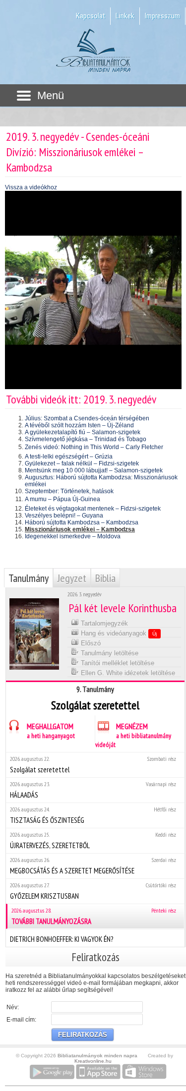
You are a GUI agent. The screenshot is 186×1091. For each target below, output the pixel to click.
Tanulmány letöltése (108, 653)
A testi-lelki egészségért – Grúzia (69, 456)
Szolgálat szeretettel (93, 764)
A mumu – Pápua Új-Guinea (62, 499)
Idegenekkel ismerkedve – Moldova (73, 536)
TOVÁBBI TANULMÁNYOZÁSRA (93, 916)
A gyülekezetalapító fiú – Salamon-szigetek (82, 432)
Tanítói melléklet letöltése (116, 663)
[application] (93, 290)
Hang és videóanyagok (118, 633)
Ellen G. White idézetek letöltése (127, 673)
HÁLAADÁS (93, 790)
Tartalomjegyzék (103, 623)
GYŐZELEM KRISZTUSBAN (93, 891)
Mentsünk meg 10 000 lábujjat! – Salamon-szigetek (94, 470)
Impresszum (162, 15)
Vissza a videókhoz (31, 187)
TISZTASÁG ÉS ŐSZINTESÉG (93, 815)
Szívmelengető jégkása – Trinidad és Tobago (85, 439)
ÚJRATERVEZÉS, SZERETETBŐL (93, 840)
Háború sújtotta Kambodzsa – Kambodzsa (81, 522)
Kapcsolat (90, 15)
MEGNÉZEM (133, 735)
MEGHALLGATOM (51, 730)
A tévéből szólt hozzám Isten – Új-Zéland (79, 425)
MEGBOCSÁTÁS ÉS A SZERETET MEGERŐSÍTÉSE (93, 865)
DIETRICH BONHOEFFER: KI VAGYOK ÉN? (61, 939)
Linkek (125, 15)
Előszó (90, 643)
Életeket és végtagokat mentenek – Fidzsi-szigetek (93, 508)
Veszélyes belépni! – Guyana (64, 515)
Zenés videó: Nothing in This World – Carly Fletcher (94, 447)
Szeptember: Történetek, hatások (69, 491)
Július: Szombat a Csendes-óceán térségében (87, 418)
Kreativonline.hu (93, 1061)
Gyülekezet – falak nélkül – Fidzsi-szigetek (82, 463)
